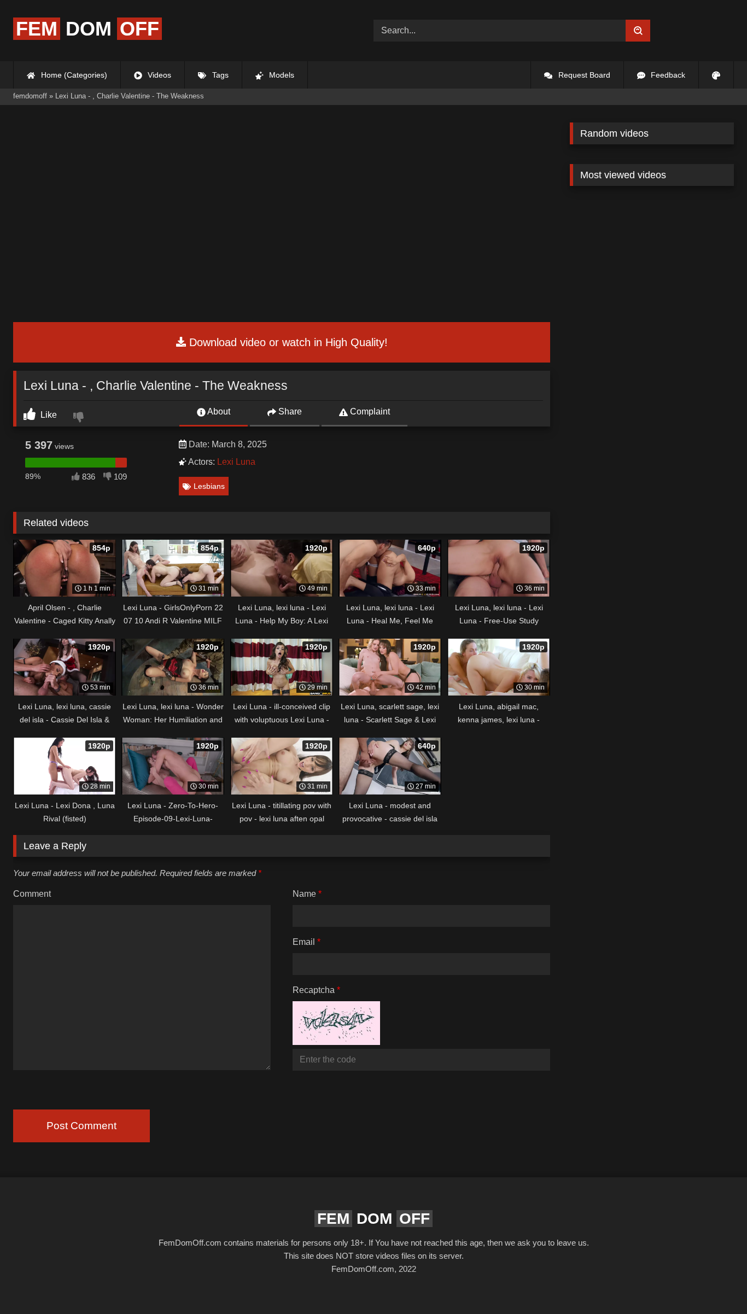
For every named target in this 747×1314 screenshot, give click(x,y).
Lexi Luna (236, 461)
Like (47, 414)
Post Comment (81, 1125)
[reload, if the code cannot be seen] (336, 1042)
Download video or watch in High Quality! (287, 342)
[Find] (638, 31)
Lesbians (209, 486)
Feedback (667, 75)
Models (280, 75)
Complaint (369, 411)
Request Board (583, 75)
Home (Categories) (73, 75)
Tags (219, 75)
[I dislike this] (79, 418)
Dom (87, 28)
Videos (158, 75)
